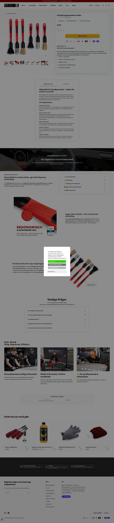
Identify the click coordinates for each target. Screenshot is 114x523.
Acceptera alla (52, 261)
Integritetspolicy (51, 271)
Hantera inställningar (53, 267)
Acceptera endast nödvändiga (55, 264)
